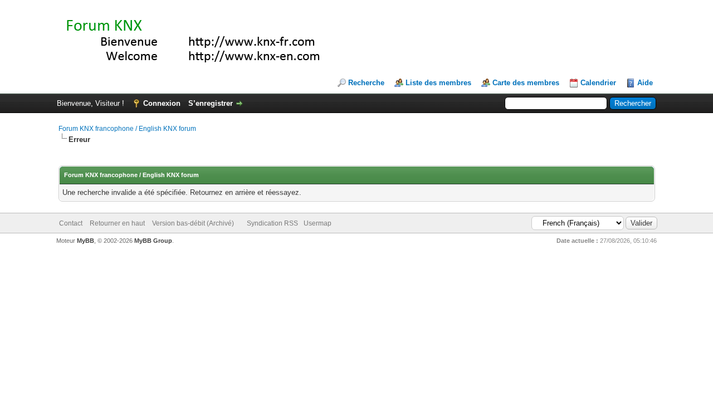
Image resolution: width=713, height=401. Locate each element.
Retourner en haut (117, 223)
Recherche (366, 83)
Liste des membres (438, 83)
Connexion (161, 103)
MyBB (85, 240)
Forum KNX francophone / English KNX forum (127, 129)
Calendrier (598, 83)
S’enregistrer (210, 103)
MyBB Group (153, 240)
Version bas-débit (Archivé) (193, 223)
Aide (645, 83)
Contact (70, 223)
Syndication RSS (272, 223)
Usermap (317, 223)
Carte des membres (525, 83)
